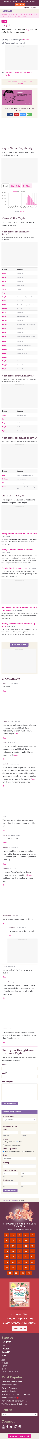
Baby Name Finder (9, 1384)
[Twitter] (11, 1427)
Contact (5, 1363)
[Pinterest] (19, 1427)
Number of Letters (9, 1170)
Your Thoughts (8, 1081)
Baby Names (7, 11)
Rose (33, 779)
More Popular (16, 1151)
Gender (5, 1139)
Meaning (6, 1163)
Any (6, 1142)
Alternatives (24, 81)
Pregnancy (6, 1341)
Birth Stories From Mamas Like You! (16, 1394)
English (26, 39)
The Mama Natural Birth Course (14, 1404)
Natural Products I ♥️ (10, 1397)
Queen (30, 875)
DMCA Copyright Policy (10, 1371)
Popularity (15, 81)
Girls (20, 1142)
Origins (24, 16)
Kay (27, 29)
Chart (5, 186)
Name (4, 1064)
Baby (4, 1345)
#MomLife (6, 1352)
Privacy (4, 1365)
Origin (5, 1155)
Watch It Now (20, 4)
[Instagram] (15, 1427)
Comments (20, 83)
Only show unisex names (12, 1145)
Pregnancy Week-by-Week (12, 1381)
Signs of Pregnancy (9, 1388)
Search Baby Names (10, 1190)
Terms (4, 1368)
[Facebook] (7, 1427)
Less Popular (29, 1151)
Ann (16, 733)
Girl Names (15, 1200)
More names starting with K (19, 1436)
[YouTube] (3, 1427)
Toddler (5, 1348)
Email (4, 1073)
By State (26, 186)
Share (9, 81)
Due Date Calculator (10, 1391)
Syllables (8, 1180)
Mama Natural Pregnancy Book (14, 1401)
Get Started (4, 14)
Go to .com (29, 7)
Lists (19, 16)
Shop (4, 1355)
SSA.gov (22, 212)
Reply (5, 690)
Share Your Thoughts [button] (20, 645)
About (4, 1360)
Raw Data (15, 186)
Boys (13, 1142)
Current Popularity (11, 1149)
